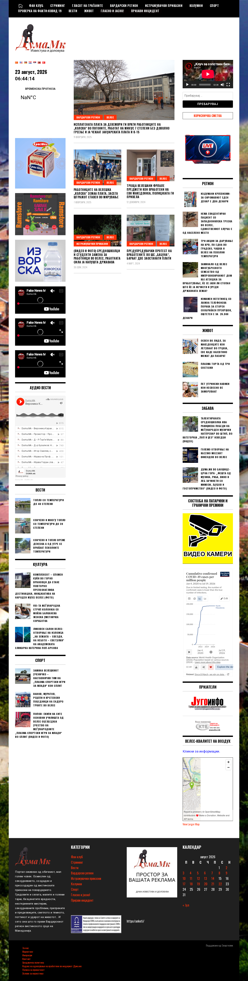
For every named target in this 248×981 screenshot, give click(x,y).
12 (198, 878)
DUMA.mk (29, 480)
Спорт (214, 5)
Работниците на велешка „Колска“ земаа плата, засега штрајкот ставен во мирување (96, 193)
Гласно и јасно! (112, 11)
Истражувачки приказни (164, 5)
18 (191, 883)
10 (184, 878)
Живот (89, 11)
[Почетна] (20, 5)
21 (212, 883)
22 (220, 883)
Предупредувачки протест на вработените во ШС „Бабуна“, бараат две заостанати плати (149, 255)
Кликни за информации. (201, 751)
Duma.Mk (19, 480)
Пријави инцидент (145, 11)
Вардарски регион (124, 5)
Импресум (27, 955)
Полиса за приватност (33, 970)
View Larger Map (191, 824)
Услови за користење (32, 973)
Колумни (196, 5)
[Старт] (187, 84)
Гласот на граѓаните (87, 5)
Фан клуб (36, 5)
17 (184, 883)
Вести (73, 11)
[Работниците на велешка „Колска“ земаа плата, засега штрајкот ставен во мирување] (97, 167)
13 (205, 878)
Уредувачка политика (33, 962)
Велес (110, 117)
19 (198, 883)
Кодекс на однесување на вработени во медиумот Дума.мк (52, 966)
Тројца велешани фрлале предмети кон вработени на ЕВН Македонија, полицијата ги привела (150, 191)
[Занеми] (222, 84)
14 (212, 878)
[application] (208, 74)
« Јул (186, 905)
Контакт (26, 959)
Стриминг (57, 5)
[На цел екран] (228, 84)
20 (205, 883)
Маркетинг (27, 951)
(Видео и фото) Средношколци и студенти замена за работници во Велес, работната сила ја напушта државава (97, 256)
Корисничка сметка (208, 116)
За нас (25, 948)
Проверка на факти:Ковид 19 (40, 11)
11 (191, 878)
